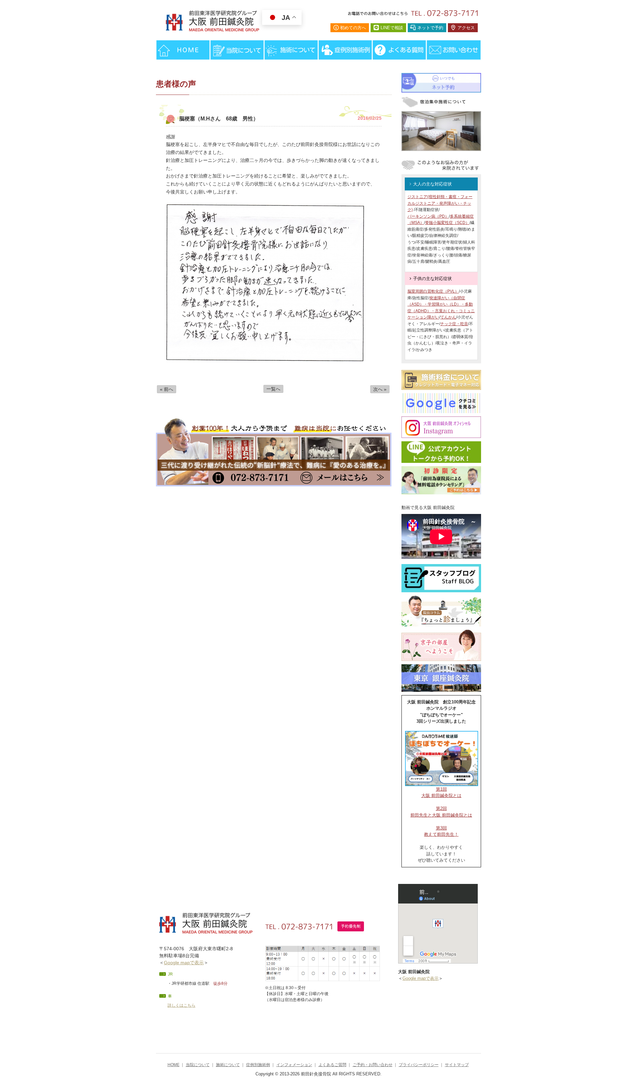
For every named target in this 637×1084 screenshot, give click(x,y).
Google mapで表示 (184, 962)
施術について (228, 1064)
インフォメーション (294, 1064)
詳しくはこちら (181, 1005)
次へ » (380, 389)
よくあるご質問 (332, 1064)
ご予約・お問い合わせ (372, 1064)
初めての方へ (353, 27)
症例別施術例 (258, 1064)
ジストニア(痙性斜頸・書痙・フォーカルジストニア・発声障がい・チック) (439, 203)
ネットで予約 (430, 27)
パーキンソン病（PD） (428, 216)
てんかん (448, 317)
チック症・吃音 (454, 324)
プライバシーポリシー (419, 1064)
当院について (198, 1064)
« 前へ (166, 389)
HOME (173, 1064)
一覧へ (273, 389)
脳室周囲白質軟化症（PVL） (433, 291)
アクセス (466, 27)
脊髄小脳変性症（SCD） (447, 222)
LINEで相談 (392, 27)
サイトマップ (457, 1064)
